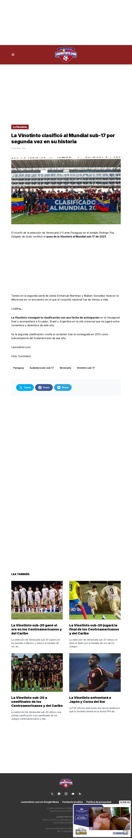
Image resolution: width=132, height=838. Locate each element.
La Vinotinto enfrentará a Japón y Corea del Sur (90, 700)
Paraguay (18, 367)
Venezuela (65, 367)
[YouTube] (72, 794)
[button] (13, 55)
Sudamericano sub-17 (42, 367)
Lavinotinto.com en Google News (40, 802)
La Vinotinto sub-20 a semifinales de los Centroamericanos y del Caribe (37, 702)
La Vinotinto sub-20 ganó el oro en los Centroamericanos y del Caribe (36, 629)
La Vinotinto (20, 127)
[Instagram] (66, 794)
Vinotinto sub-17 (85, 367)
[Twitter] (52, 794)
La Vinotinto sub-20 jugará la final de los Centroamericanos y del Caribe (94, 629)
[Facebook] (59, 794)
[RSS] (79, 794)
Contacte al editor (72, 802)
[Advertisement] (66, 22)
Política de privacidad (98, 802)
